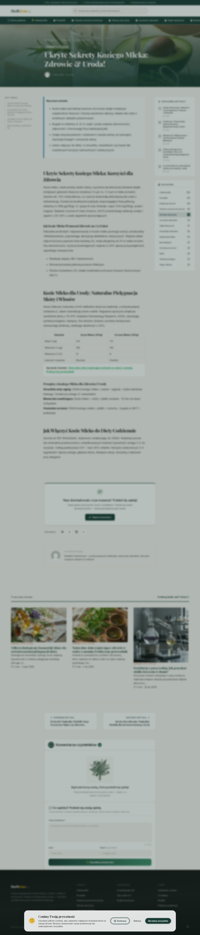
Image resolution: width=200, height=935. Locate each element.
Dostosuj (121, 921)
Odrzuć (137, 921)
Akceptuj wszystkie (158, 921)
